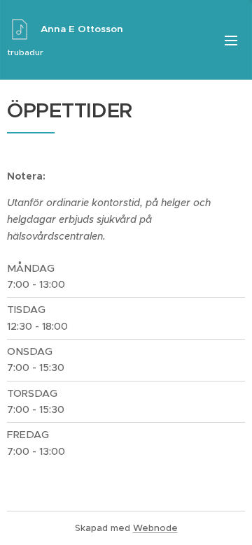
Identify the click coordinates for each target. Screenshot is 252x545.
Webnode (155, 528)
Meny (231, 40)
